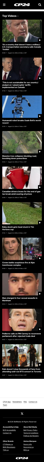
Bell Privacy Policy (30, 430)
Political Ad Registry (31, 436)
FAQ (25, 402)
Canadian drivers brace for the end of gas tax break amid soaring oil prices (21, 192)
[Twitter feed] (22, 413)
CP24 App (7, 402)
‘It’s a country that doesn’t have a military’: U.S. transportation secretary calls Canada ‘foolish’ (21, 47)
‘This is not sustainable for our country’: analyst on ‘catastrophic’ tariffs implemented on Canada (20, 85)
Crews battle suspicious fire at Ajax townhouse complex (18, 263)
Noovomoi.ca (28, 447)
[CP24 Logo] (22, 4)
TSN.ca (6, 450)
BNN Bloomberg (9, 447)
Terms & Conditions (30, 433)
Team (5, 405)
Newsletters (17, 402)
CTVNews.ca (8, 444)
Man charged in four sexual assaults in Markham (19, 299)
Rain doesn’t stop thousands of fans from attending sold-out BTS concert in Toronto (21, 370)
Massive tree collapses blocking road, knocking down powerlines (19, 157)
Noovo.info (27, 444)
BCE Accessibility (9, 430)
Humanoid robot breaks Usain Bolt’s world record (21, 121)
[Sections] (4, 4)
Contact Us (33, 402)
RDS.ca (26, 450)
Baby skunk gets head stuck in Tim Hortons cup (18, 228)
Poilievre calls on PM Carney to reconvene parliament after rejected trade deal (21, 334)
